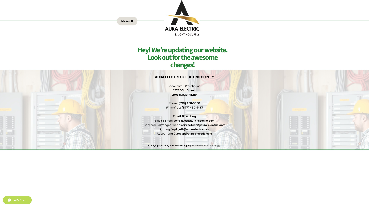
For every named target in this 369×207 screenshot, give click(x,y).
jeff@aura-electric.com (194, 129)
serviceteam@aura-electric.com (203, 125)
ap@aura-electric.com (197, 133)
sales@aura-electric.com (197, 120)
